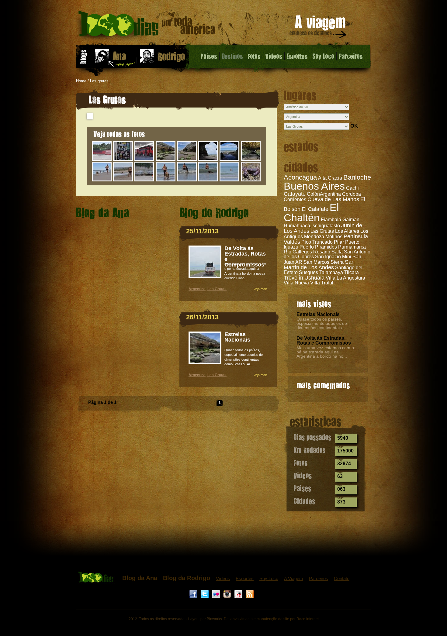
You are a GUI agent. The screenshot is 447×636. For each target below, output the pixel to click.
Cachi (352, 188)
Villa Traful (321, 282)
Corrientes (295, 199)
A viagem (318, 28)
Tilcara (351, 272)
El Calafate (315, 209)
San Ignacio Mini (333, 256)
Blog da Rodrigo (186, 578)
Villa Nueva (296, 282)
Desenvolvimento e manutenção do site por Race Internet (271, 619)
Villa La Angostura (345, 277)
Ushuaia (314, 278)
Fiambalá (331, 219)
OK (354, 126)
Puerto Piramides (318, 246)
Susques (308, 272)
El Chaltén (311, 212)
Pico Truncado (317, 242)
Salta (337, 251)
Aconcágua (300, 177)
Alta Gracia (330, 177)
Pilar (339, 242)
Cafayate (295, 194)
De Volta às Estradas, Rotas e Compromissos (323, 340)
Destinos (232, 56)
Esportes (297, 56)
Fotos (254, 56)
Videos (273, 56)
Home (81, 81)
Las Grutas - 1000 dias (147, 25)
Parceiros (351, 56)
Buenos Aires (314, 186)
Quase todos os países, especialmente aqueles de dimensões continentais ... (321, 323)
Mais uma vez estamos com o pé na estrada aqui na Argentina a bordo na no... (325, 352)
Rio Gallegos (298, 251)
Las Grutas (322, 231)
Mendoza (314, 236)
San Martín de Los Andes (319, 264)
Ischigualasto (325, 225)
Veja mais (261, 289)
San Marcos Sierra (323, 262)
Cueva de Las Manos (333, 199)
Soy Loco (323, 56)
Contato (341, 578)
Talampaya (331, 272)
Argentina (197, 289)
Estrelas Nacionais (318, 314)
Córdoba (351, 194)
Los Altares (347, 231)
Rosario (321, 251)
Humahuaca (297, 225)
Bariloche (357, 177)
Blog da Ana (139, 578)
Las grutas (99, 81)
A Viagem (293, 578)
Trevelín (293, 278)
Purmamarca (352, 246)
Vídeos (223, 578)
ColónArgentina (324, 194)
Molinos (333, 236)
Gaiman (350, 219)
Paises (208, 56)
